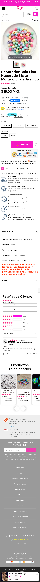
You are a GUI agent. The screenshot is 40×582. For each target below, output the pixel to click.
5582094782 (21, 539)
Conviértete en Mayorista (20, 479)
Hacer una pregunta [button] (20, 310)
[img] (12, 340)
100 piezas (19, 126)
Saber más (20, 109)
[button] (5, 83)
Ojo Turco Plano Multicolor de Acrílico (24, 393)
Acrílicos (9, 20)
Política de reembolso (20, 517)
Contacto (20, 473)
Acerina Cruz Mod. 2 (17, 577)
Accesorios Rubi (16, 569)
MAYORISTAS (20, 489)
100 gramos (32, 126)
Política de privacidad (20, 511)
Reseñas (20, 506)
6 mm (5, 136)
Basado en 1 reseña (9, 302)
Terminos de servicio (20, 528)
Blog (20, 495)
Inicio (3, 20)
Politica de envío (20, 522)
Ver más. (11, 426)
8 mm (13, 136)
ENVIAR (31, 450)
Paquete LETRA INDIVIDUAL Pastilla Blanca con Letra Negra (8, 392)
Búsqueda (20, 468)
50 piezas (6, 126)
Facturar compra (20, 484)
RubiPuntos (20, 500)
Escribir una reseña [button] (20, 305)
